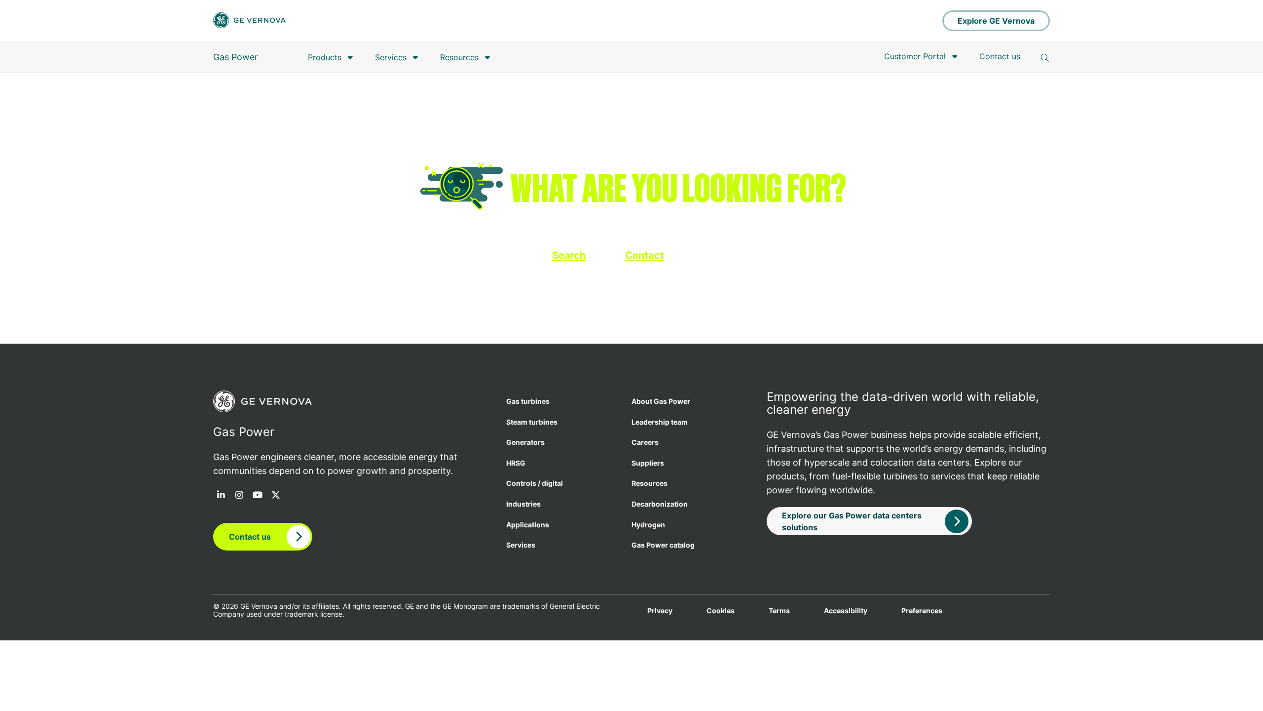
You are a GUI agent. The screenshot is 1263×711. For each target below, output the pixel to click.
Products (324, 57)
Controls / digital (534, 483)
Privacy (659, 611)
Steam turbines (531, 422)
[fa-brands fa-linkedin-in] (221, 496)
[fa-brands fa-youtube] (257, 496)
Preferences (921, 611)
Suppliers (648, 463)
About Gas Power (661, 401)
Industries (523, 504)
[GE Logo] (249, 21)
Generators (525, 442)
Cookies (720, 611)
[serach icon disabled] (1045, 57)
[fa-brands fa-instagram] (239, 496)
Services (391, 57)
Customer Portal (915, 56)
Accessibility (845, 611)
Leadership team (660, 422)
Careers (645, 442)
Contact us (999, 56)
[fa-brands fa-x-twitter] (276, 496)
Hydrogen (648, 524)
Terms (779, 611)
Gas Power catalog (663, 545)
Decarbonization (660, 504)
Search (569, 255)
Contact (644, 255)
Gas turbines (528, 401)
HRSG (515, 463)
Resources (459, 57)
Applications (527, 524)
